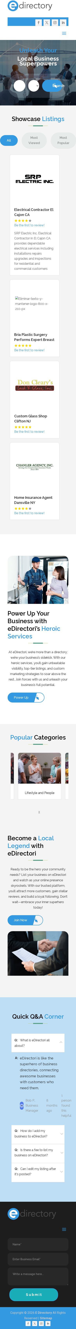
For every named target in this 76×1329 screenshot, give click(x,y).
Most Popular (63, 140)
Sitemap (46, 1318)
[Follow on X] (46, 22)
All (9, 140)
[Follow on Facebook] (38, 22)
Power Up (21, 697)
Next (38, 811)
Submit (34, 1295)
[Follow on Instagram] (55, 22)
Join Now (20, 920)
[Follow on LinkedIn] (63, 22)
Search (57, 86)
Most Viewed (34, 140)
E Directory (43, 1313)
